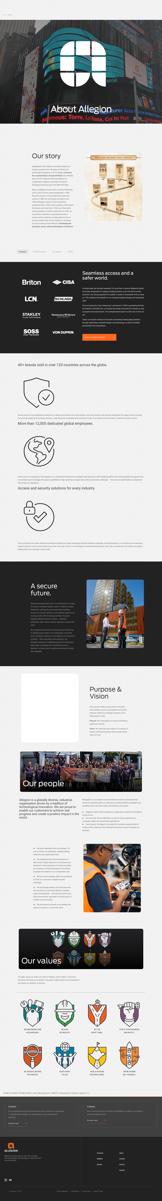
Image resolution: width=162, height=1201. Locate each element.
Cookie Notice (75, 1191)
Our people (56, 252)
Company (22, 252)
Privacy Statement (62, 1191)
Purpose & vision (39, 252)
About (54, 1)
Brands (44, 1)
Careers (122, 1170)
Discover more (13, 1123)
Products (22, 1)
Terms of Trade (98, 1191)
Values (70, 252)
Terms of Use (87, 1191)
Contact (122, 1159)
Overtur (122, 1164)
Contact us (65, 1)
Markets (34, 1)
